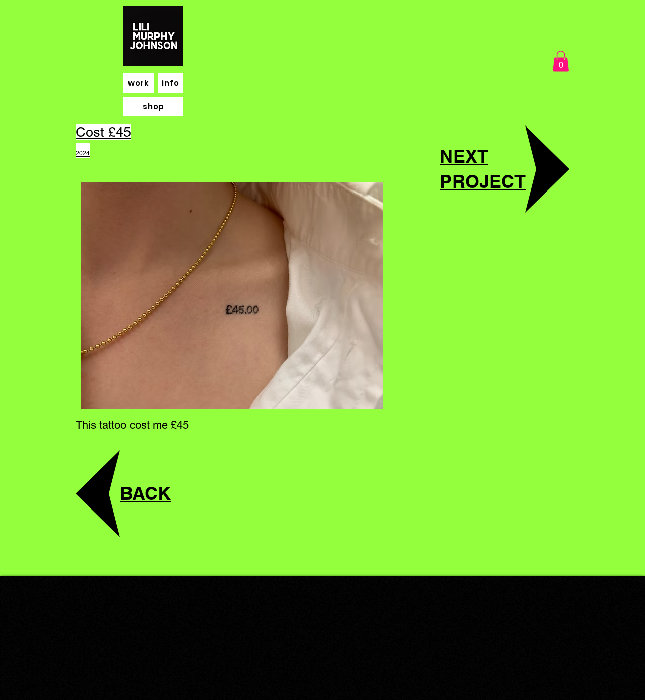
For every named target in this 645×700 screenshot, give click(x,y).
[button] (560, 61)
